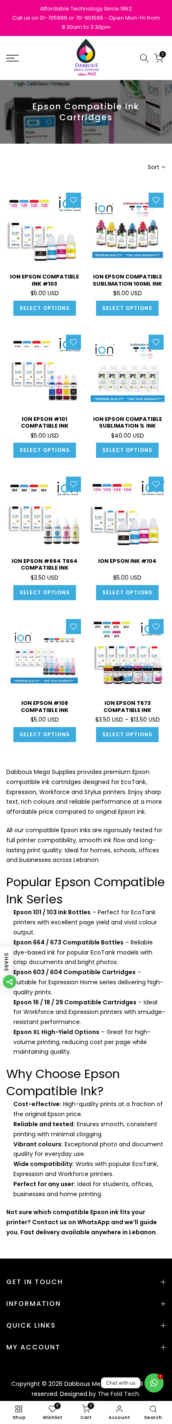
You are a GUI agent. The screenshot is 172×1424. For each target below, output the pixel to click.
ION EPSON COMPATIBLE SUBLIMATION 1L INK (127, 422)
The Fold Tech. (119, 1394)
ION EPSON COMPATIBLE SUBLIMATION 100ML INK (127, 280)
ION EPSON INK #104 (127, 561)
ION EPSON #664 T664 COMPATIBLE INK (45, 564)
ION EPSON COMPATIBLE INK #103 (44, 280)
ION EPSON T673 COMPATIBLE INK (127, 706)
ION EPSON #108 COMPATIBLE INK (44, 706)
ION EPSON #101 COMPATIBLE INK (44, 422)
